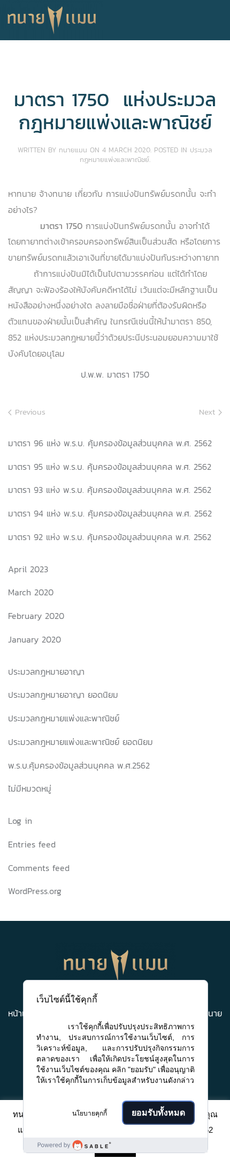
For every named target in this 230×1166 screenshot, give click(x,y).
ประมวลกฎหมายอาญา (46, 671)
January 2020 (34, 639)
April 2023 (28, 569)
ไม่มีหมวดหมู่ (29, 788)
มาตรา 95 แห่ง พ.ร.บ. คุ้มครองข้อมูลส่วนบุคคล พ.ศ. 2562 (109, 466)
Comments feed (39, 867)
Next (208, 411)
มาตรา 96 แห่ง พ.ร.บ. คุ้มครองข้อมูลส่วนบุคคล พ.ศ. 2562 (110, 443)
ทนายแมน (73, 150)
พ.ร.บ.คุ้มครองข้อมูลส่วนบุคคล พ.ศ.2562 (79, 765)
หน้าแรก (22, 1013)
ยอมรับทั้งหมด (158, 1112)
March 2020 (30, 592)
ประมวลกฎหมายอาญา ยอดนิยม (63, 694)
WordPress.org (35, 890)
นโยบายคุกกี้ (89, 1113)
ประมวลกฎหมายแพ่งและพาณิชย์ (146, 155)
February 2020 (36, 615)
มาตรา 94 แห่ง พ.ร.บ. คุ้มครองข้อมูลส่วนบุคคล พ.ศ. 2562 (110, 513)
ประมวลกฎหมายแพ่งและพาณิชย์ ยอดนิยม (80, 741)
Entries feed (32, 844)
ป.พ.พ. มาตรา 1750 (115, 374)
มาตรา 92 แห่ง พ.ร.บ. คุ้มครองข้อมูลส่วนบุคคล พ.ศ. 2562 (109, 536)
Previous (28, 411)
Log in (20, 820)
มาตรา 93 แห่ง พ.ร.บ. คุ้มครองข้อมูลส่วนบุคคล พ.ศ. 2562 (109, 489)
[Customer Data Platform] (115, 1145)
